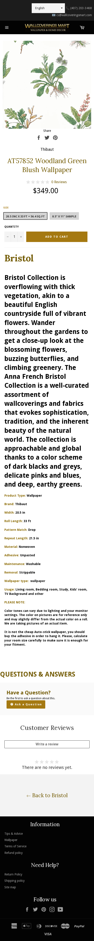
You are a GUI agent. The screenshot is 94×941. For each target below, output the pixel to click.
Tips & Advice (13, 833)
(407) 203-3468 (79, 8)
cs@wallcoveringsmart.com (72, 15)
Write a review (47, 744)
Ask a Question (28, 704)
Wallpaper (10, 840)
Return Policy (13, 874)
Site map (10, 887)
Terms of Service (15, 846)
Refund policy (13, 853)
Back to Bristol (49, 795)
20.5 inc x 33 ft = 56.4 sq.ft (25, 216)
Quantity (11, 226)
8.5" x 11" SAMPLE (64, 216)
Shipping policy (14, 880)
